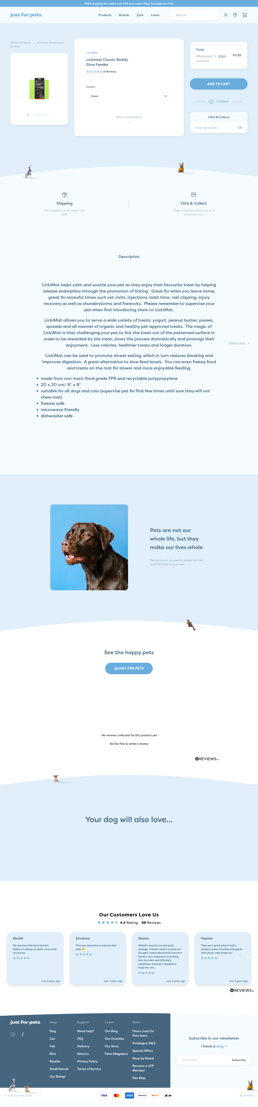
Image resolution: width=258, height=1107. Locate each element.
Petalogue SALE (144, 1043)
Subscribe (239, 1060)
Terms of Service (89, 1069)
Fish (52, 1046)
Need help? (85, 1031)
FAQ (80, 1038)
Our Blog (111, 1031)
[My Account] (226, 15)
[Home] (25, 15)
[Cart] (245, 15)
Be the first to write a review (129, 744)
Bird (53, 1054)
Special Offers (142, 1051)
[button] (129, 71)
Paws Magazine (116, 1054)
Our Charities (114, 1038)
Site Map (138, 1078)
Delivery (83, 1046)
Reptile (55, 1061)
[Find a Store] (235, 15)
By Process (246, 1095)
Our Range (58, 1076)
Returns (83, 1054)
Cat (52, 1038)
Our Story (112, 1046)
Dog (53, 1031)
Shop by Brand (143, 1058)
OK (240, 128)
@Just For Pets (129, 668)
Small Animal (59, 1069)
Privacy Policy (87, 1061)
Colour (90, 86)
